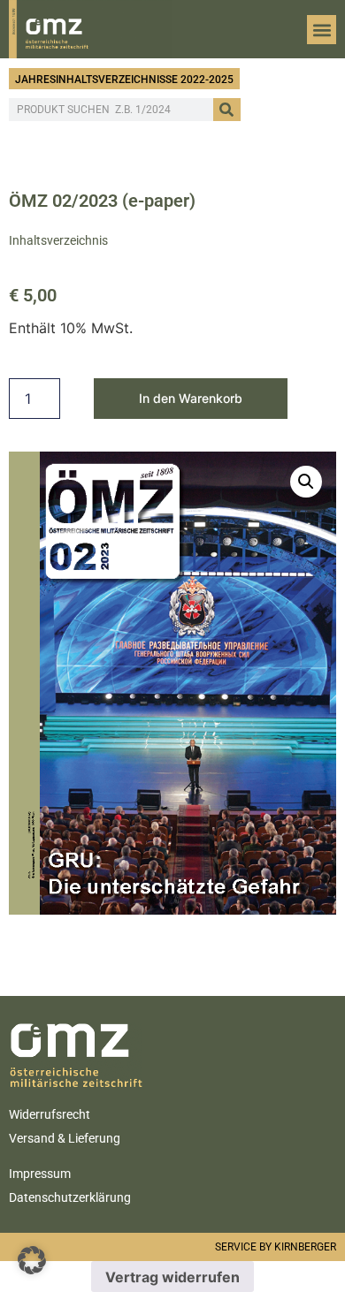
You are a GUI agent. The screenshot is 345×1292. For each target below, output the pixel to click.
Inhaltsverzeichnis (58, 240)
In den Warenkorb (190, 398)
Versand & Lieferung (64, 1138)
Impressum (40, 1174)
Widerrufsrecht (49, 1114)
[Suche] (227, 109)
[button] (321, 29)
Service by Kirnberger (275, 1247)
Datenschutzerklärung (70, 1197)
